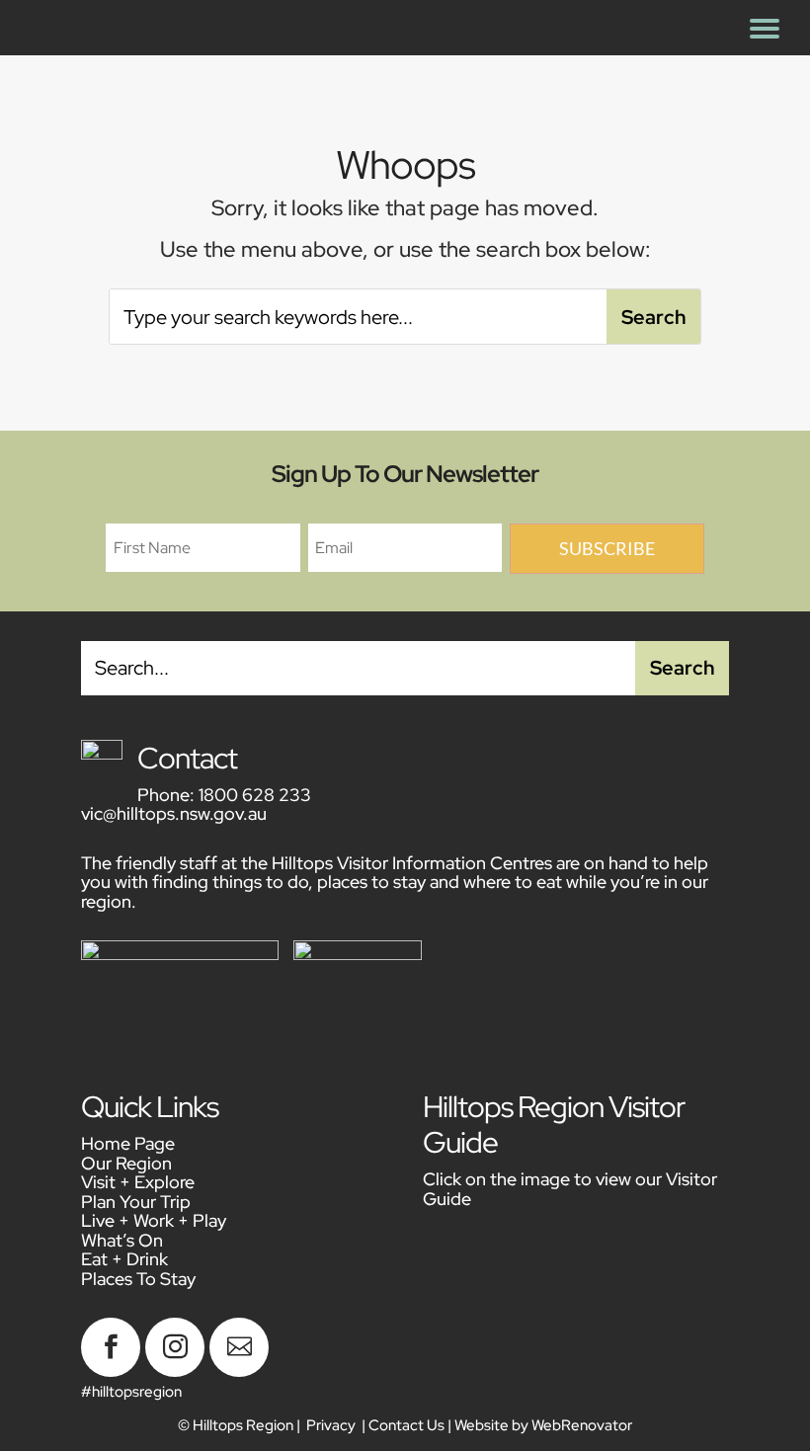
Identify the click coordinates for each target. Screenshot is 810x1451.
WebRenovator (581, 1425)
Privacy (331, 1425)
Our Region (126, 1163)
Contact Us (406, 1425)
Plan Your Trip (136, 1201)
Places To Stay (138, 1278)
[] (239, 1372)
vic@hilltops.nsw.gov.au (174, 813)
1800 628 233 (255, 794)
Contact (187, 757)
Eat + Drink (124, 1259)
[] (174, 1372)
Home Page (128, 1143)
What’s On (122, 1240)
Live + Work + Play (153, 1220)
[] (110, 1372)
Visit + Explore (138, 1181)
